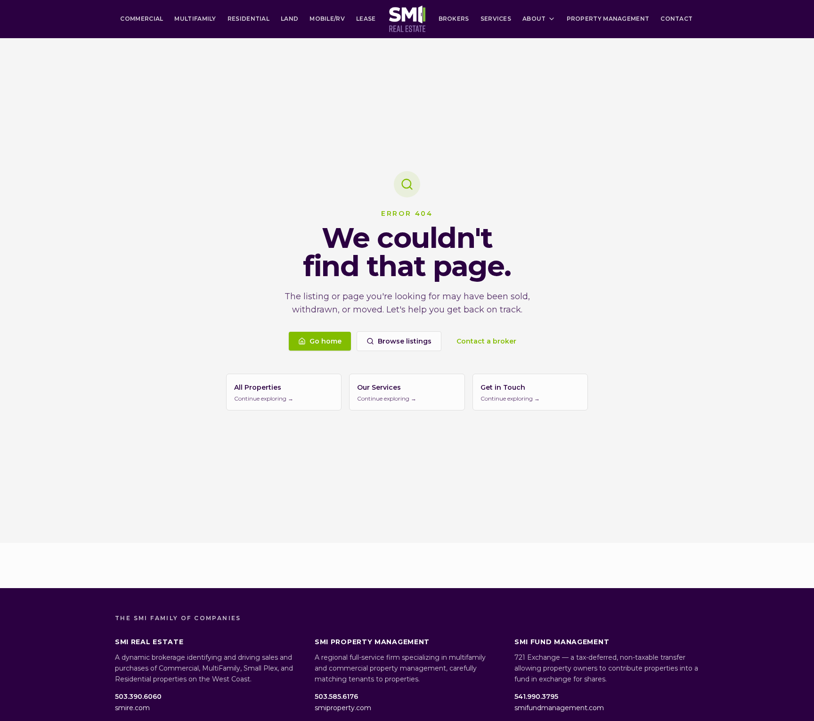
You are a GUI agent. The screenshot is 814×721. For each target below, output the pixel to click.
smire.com (132, 708)
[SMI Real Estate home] (407, 19)
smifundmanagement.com (559, 708)
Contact (676, 18)
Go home (325, 341)
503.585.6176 (336, 696)
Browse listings (404, 341)
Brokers (454, 18)
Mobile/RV (327, 18)
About (534, 18)
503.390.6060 (138, 696)
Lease (366, 18)
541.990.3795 (536, 696)
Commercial (141, 18)
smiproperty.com (343, 708)
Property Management (608, 18)
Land (289, 18)
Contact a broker (486, 341)
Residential (248, 18)
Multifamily (195, 18)
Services (495, 18)
